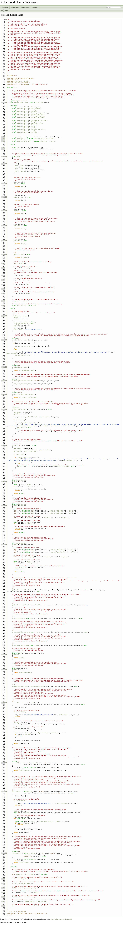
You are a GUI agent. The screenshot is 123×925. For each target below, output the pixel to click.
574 (3, 888)
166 (3, 268)
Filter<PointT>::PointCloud (44, 138)
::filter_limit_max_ (37, 116)
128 (3, 210)
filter (14, 409)
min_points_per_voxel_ (23, 346)
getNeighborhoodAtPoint (20, 590)
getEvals (17, 240)
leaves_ (16, 317)
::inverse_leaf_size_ (37, 129)
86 (3, 147)
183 (3, 293)
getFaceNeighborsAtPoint (21, 632)
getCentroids (16, 669)
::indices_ (33, 111)
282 (3, 445)
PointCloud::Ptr (41, 140)
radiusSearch (16, 791)
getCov (16, 183)
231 (3, 367)
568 (3, 879)
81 (3, 140)
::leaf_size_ (34, 125)
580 (3, 897)
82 (3, 141)
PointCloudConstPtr (23, 141)
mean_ (17, 165)
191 (3, 305)
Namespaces (25, 7)
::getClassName (35, 108)
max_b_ (16, 328)
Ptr (18, 147)
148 (3, 240)
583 (3, 901)
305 (3, 481)
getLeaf (14, 481)
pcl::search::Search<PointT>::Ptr (31, 906)
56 (3, 102)
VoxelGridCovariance (21, 102)
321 (3, 505)
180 (3, 289)
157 (3, 254)
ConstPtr (20, 149)
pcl (2, 10)
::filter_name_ (35, 107)
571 (3, 883)
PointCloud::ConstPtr (47, 141)
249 (3, 394)
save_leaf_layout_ (20, 323)
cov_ (16, 167)
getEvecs (17, 225)
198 (3, 316)
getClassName (12, 353)
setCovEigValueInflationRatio (23, 380)
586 (3, 906)
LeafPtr (19, 301)
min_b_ (16, 326)
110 (3, 183)
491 (3, 763)
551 (3, 853)
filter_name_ (18, 329)
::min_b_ (33, 126)
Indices (16, 722)
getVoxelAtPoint (18, 618)
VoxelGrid (39, 102)
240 (3, 380)
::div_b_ (33, 131)
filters (6, 10)
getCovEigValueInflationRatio (23, 394)
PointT (26, 107)
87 (3, 149)
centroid (29, 275)
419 (3, 654)
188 (3, 301)
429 (3, 669)
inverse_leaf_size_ (57, 510)
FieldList (20, 137)
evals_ (17, 171)
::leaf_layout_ (35, 122)
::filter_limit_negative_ (39, 113)
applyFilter (18, 414)
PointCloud (20, 138)
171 (3, 275)
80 (3, 138)
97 (3, 164)
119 (3, 197)
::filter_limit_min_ (37, 114)
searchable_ (18, 412)
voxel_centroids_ (20, 319)
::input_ (33, 110)
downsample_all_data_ (21, 322)
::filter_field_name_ (37, 117)
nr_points (24, 257)
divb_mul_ (30, 517)
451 (3, 703)
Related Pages (15, 7)
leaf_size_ (17, 325)
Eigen (22, 165)
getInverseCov (19, 197)
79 (3, 137)
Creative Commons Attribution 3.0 (61, 919)
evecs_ (17, 170)
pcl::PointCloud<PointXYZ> (34, 686)
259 (3, 409)
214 (3, 340)
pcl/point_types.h (21, 81)
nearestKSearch (17, 703)
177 (3, 284)
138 (3, 225)
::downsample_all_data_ (38, 120)
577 (3, 892)
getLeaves (15, 654)
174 (3, 280)
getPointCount (19, 254)
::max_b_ (33, 128)
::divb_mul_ (34, 132)
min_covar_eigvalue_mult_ (23, 383)
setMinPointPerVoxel (19, 340)
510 (3, 791)
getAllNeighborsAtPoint (20, 645)
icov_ (17, 168)
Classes (34, 7)
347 (3, 544)
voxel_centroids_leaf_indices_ (46, 733)
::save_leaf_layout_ (37, 123)
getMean (16, 210)
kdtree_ (19, 432)
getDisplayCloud (18, 686)
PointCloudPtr (22, 140)
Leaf (18, 156)
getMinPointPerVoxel (19, 367)
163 (3, 263)
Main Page (5, 7)
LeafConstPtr (21, 305)
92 (3, 156)
